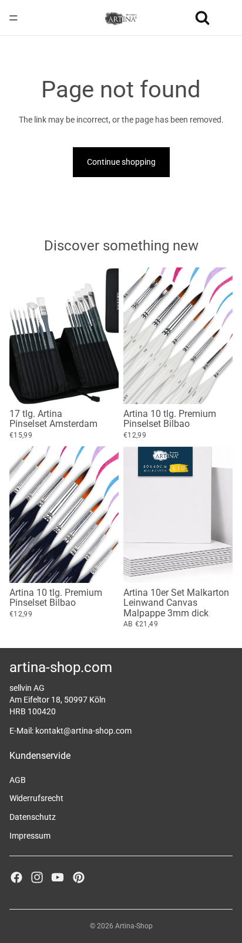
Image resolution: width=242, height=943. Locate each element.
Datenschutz (32, 817)
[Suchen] (202, 17)
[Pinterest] (79, 877)
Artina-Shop (134, 926)
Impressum (30, 835)
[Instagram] (37, 877)
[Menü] (13, 17)
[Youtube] (58, 877)
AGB (17, 780)
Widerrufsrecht (36, 798)
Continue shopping (121, 162)
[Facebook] (16, 877)
